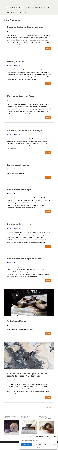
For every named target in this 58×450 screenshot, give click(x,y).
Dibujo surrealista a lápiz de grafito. (24, 258)
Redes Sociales (26, 7)
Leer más (48, 48)
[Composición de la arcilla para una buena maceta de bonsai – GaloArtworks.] (29, 355)
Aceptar (26, 444)
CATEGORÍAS (12, 7)
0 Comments (17, 31)
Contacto (49, 7)
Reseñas (7, 12)
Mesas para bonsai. (16, 61)
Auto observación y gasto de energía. (25, 130)
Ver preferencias (50, 444)
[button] (55, 436)
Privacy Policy (38, 447)
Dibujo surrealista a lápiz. (19, 189)
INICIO (7, 7)
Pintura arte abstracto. (18, 165)
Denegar (38, 444)
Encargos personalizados (39, 7)
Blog (20, 7)
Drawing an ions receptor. (19, 224)
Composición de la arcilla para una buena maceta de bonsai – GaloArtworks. (27, 374)
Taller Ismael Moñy (16, 321)
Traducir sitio (21, 12)
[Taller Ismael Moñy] (29, 303)
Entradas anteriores (48, 407)
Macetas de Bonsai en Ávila (20, 96)
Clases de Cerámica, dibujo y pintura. (25, 27)
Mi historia (13, 12)
